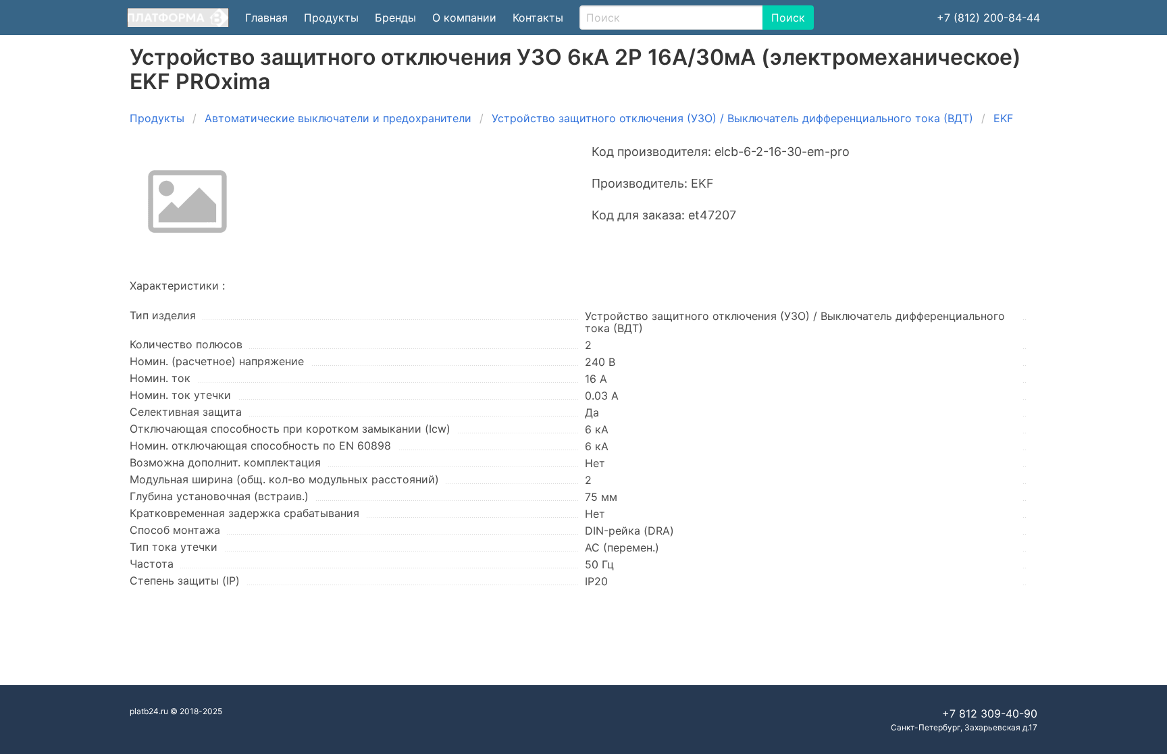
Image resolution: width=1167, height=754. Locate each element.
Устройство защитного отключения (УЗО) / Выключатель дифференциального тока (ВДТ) (732, 118)
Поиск (788, 17)
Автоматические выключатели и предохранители (338, 118)
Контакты (538, 17)
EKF (1003, 118)
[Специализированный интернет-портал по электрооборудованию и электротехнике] (178, 17)
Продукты (331, 17)
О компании (464, 17)
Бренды (395, 17)
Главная (266, 17)
